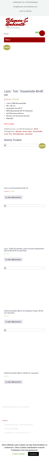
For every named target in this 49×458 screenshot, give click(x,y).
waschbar (29, 134)
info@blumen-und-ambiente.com (25, 7)
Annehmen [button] (33, 454)
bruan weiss (27, 131)
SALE (36, 129)
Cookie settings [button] (18, 454)
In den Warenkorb (13, 197)
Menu (7, 40)
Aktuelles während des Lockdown (16, 407)
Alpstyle (18, 131)
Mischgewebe (18, 134)
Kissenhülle (37, 131)
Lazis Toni (8, 134)
